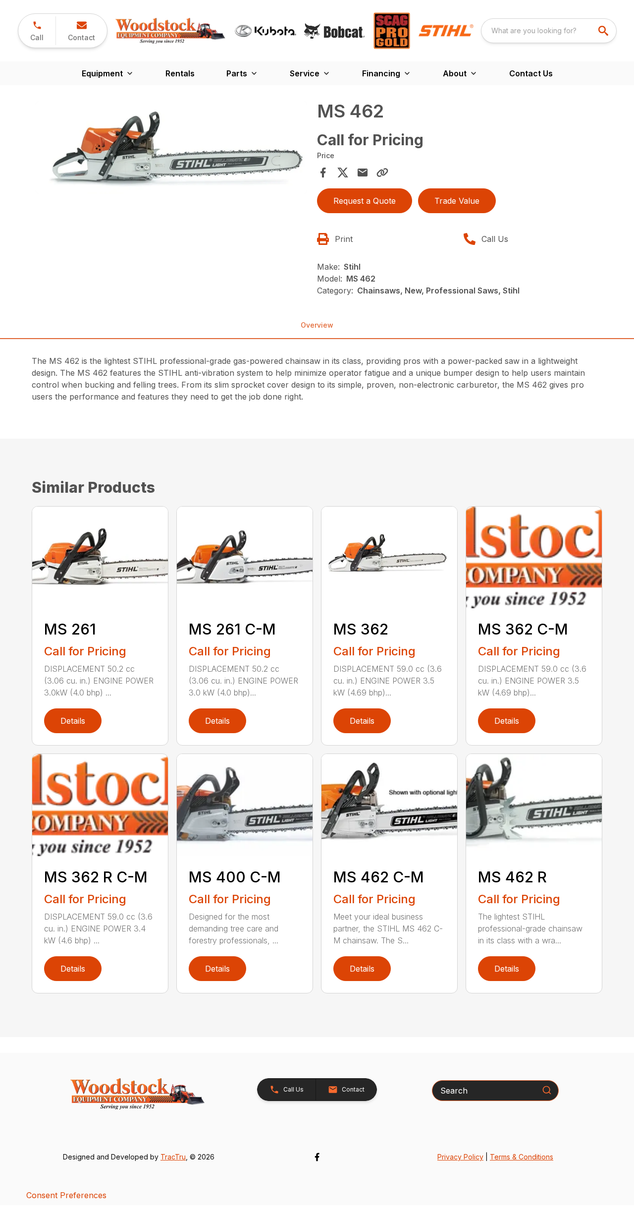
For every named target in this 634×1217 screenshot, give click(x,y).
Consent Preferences (66, 1195)
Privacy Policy (460, 1157)
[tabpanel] (171, 149)
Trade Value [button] (456, 201)
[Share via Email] (363, 172)
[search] (604, 30)
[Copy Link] (382, 172)
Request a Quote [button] (364, 201)
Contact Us (531, 73)
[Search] (547, 1090)
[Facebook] (317, 1157)
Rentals (180, 73)
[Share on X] (343, 172)
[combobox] (548, 31)
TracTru (173, 1157)
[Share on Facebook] (323, 172)
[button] (36, 30)
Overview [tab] (317, 325)
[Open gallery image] (171, 147)
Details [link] (72, 721)
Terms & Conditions (521, 1157)
